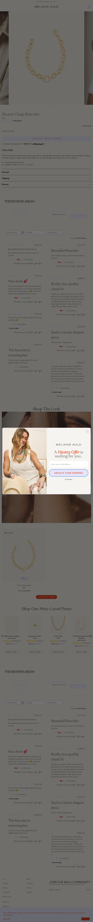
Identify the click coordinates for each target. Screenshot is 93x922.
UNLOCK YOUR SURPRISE (68, 473)
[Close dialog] (87, 431)
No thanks (68, 479)
